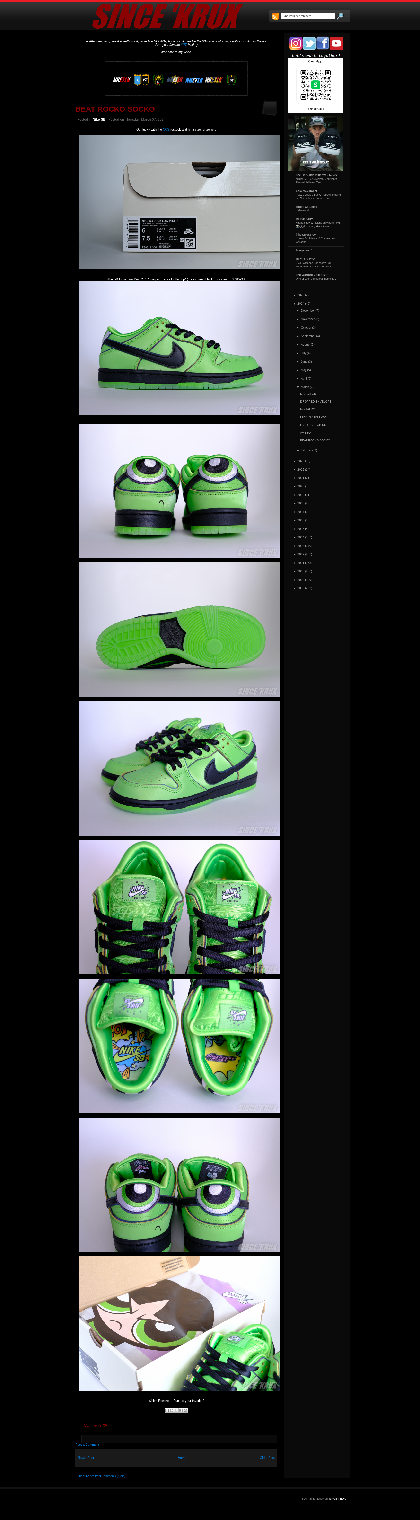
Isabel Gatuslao (306, 206)
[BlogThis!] (171, 1410)
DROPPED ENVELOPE (315, 401)
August (305, 344)
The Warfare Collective (311, 274)
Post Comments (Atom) (110, 1476)
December (308, 310)
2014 (301, 537)
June (304, 361)
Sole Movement (306, 190)
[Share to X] (176, 1410)
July (303, 353)
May (303, 370)
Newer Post (86, 1458)
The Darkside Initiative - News (316, 175)
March (305, 387)
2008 (301, 588)
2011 (301, 562)
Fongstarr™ (304, 250)
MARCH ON (308, 393)
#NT (184, 45)
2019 (301, 494)
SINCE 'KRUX (337, 1498)
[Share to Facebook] (180, 1410)
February (307, 450)
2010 (301, 571)
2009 (301, 579)
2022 (301, 469)
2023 (301, 461)
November (308, 319)
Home (182, 1458)
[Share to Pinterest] (185, 1410)
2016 (301, 520)
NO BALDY (307, 409)
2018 (301, 503)
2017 (301, 511)
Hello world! (302, 210)
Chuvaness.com (307, 234)
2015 (301, 528)
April (304, 378)
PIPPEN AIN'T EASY (313, 417)
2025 (301, 295)
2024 (301, 303)
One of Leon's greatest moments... (316, 278)
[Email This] (167, 1410)
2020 (301, 486)
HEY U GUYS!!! (306, 259)
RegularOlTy (304, 218)
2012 (301, 554)
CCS (166, 129)
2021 (301, 477)
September (308, 336)
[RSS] (275, 17)
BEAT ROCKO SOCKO (115, 109)
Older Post (267, 1458)
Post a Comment (87, 1444)
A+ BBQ (305, 432)
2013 (301, 545)
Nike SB (99, 119)
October (306, 327)
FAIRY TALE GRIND (313, 424)
